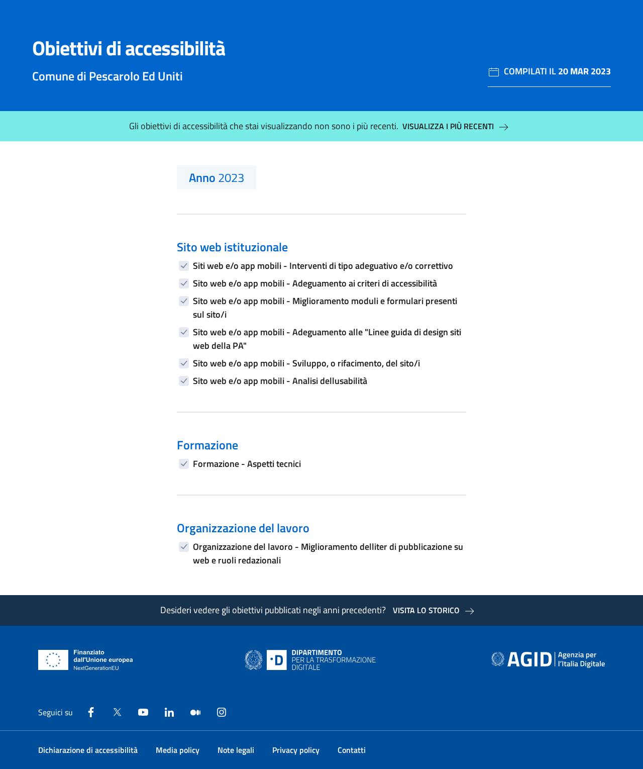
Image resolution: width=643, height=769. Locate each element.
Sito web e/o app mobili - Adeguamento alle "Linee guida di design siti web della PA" (327, 338)
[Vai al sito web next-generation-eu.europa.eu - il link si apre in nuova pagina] (85, 660)
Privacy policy (295, 750)
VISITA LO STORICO (426, 610)
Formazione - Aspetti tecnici (247, 463)
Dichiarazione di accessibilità (88, 750)
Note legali (236, 750)
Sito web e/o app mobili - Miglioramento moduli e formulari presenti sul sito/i (325, 307)
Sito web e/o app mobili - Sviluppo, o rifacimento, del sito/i (306, 363)
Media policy (177, 750)
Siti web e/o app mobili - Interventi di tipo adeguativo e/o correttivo (323, 265)
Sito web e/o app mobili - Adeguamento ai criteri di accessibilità (315, 283)
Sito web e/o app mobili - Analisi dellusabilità (280, 381)
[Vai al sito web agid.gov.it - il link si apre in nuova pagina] (548, 660)
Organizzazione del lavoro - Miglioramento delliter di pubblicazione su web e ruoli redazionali (328, 553)
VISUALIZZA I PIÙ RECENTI (448, 126)
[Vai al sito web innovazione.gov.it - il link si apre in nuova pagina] (312, 660)
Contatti (352, 750)
